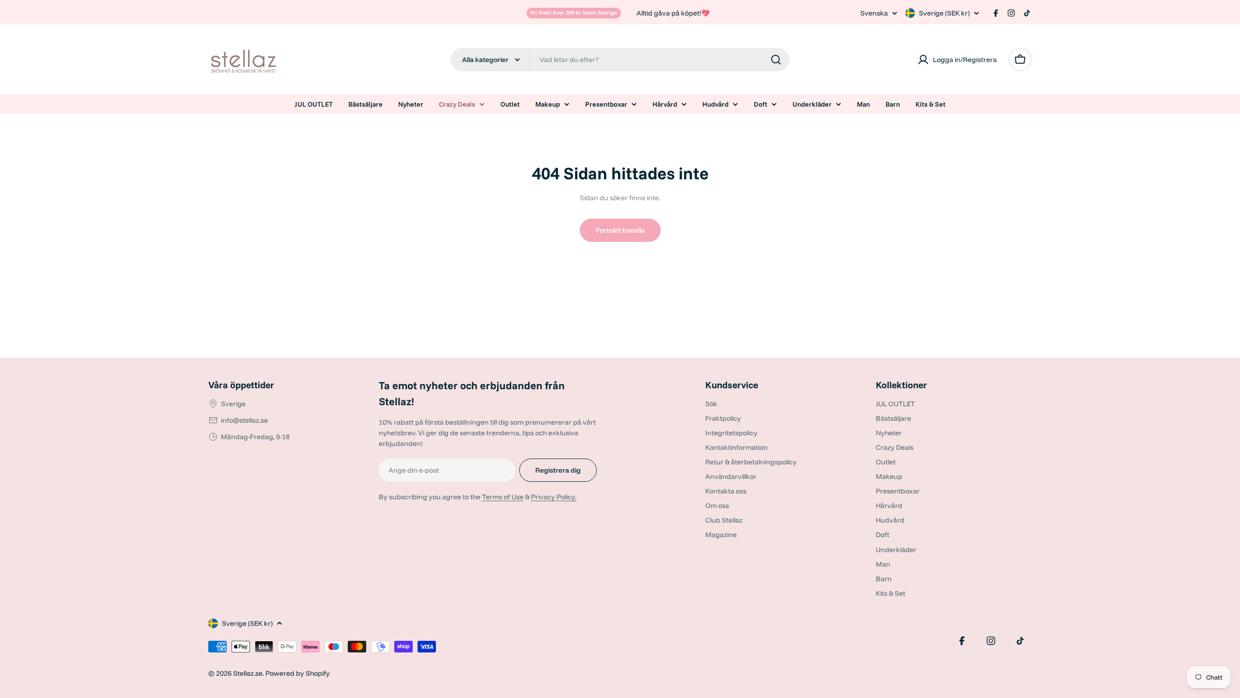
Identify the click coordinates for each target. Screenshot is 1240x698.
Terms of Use (503, 496)
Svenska (874, 13)
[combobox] (620, 59)
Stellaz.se (248, 673)
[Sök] (776, 59)
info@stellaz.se (244, 420)
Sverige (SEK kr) (944, 13)
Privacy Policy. (553, 496)
